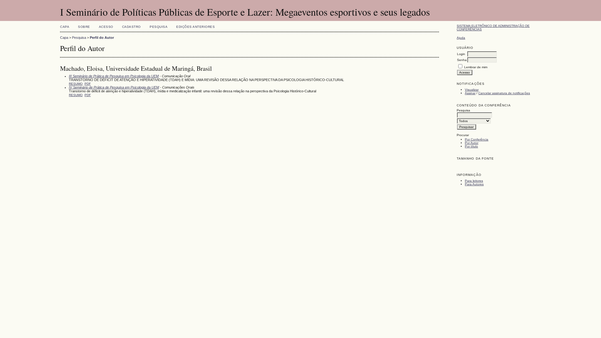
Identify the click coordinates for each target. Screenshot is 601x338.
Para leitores (474, 180)
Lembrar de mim (475, 67)
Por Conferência (476, 139)
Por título (471, 146)
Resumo (76, 83)
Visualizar (472, 89)
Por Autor (471, 143)
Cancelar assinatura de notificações (504, 93)
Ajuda (461, 37)
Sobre (84, 26)
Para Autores (474, 184)
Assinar (470, 93)
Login (461, 54)
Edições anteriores (195, 26)
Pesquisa (158, 26)
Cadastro (131, 26)
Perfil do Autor (102, 37)
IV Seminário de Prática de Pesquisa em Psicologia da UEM (114, 87)
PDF (88, 83)
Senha (462, 60)
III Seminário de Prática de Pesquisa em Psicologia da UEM (114, 76)
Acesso (106, 26)
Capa (64, 26)
